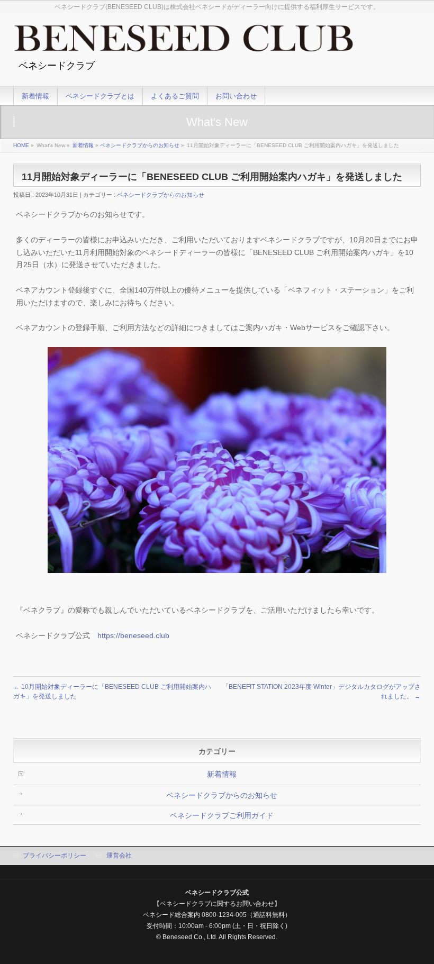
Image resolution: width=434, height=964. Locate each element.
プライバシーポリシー (54, 855)
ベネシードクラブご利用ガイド (222, 815)
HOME (21, 145)
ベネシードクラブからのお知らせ (139, 145)
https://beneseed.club (133, 635)
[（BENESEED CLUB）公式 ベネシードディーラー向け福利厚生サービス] (183, 42)
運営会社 (119, 855)
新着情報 (83, 145)
